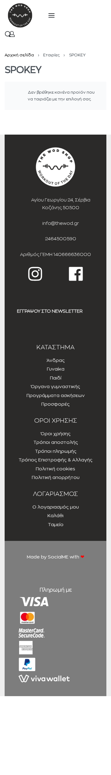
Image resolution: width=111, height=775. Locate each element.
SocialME (59, 557)
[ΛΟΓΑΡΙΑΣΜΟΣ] (12, 34)
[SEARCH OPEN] (8, 34)
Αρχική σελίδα (19, 55)
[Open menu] (51, 15)
